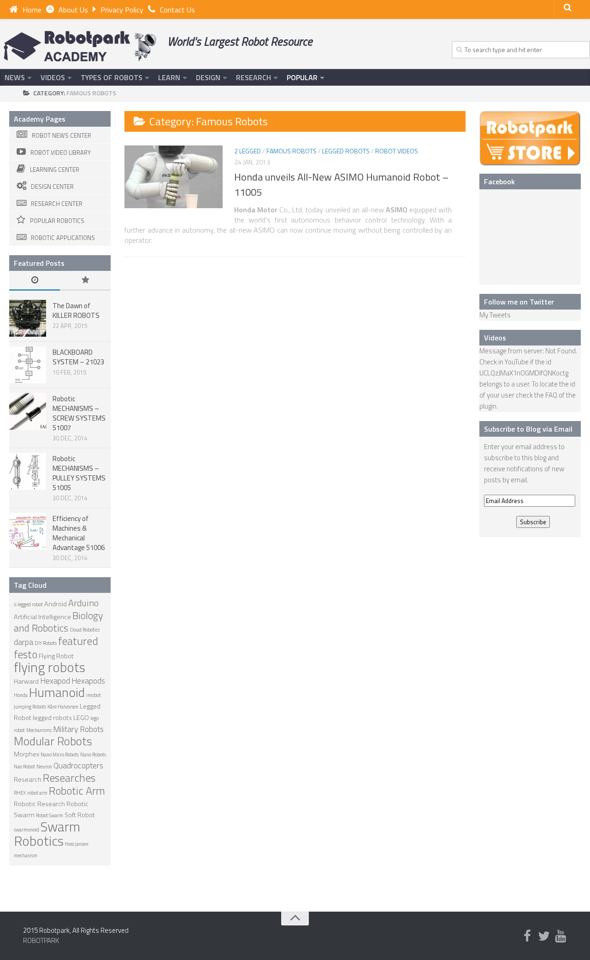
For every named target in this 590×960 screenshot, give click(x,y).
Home (32, 9)
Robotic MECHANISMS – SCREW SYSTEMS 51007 (79, 413)
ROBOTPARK (41, 940)
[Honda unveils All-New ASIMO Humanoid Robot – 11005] (173, 177)
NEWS (15, 77)
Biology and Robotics (58, 622)
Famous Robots (291, 151)
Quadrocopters (78, 765)
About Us (73, 9)
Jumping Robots (30, 706)
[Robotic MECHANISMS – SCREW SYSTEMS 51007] (27, 411)
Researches (69, 777)
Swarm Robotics (47, 833)
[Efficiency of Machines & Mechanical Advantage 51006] (27, 531)
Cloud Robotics (85, 629)
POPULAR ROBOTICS (57, 220)
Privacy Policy (121, 9)
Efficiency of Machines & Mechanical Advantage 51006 (79, 533)
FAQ (551, 395)
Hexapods (88, 680)
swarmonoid (26, 829)
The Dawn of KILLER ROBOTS (76, 310)
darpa (23, 642)
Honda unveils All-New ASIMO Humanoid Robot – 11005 (341, 184)
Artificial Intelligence (42, 617)
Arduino (83, 603)
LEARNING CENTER (54, 169)
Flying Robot (56, 656)
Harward (26, 681)
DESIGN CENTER (52, 186)
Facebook (499, 181)
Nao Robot (24, 766)
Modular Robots (53, 741)
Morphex (26, 754)
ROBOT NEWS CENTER (61, 135)
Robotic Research (39, 804)
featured (78, 640)
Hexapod (55, 680)
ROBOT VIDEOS (396, 151)
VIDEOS (53, 77)
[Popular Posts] (85, 281)
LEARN (169, 77)
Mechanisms (39, 730)
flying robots (49, 667)
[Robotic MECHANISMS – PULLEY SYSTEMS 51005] (27, 471)
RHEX (20, 792)
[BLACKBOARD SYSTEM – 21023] (27, 364)
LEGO (81, 718)
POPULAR (302, 77)
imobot (93, 695)
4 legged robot (28, 604)
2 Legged (247, 151)
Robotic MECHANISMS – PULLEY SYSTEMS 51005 (79, 473)
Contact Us (177, 9)
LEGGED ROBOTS (346, 151)
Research (27, 779)
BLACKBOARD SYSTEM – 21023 (78, 357)
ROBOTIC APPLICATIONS (63, 237)
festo (25, 654)
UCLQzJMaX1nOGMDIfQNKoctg (523, 373)
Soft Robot (80, 815)
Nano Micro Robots (60, 754)
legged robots (52, 718)
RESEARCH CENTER (57, 203)
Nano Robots (93, 754)
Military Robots (78, 729)
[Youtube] (560, 936)
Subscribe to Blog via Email (528, 428)
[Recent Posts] (34, 281)
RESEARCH (253, 77)
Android (55, 604)
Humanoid (57, 692)
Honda (21, 695)
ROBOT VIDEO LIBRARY (60, 152)
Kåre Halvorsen (62, 706)
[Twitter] (543, 936)
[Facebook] (527, 936)
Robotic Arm (77, 790)
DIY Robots (46, 643)
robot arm (37, 792)
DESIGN (208, 77)
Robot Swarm (49, 815)
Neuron (44, 766)
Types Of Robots (111, 77)
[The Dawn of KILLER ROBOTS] (27, 318)
